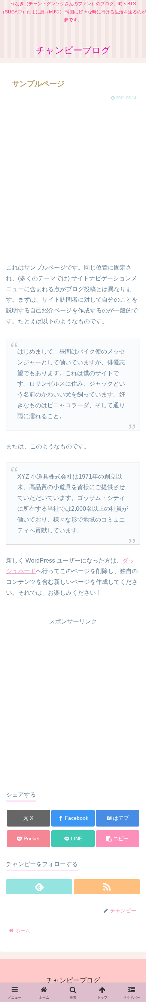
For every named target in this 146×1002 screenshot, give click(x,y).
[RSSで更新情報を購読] (107, 886)
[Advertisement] (73, 179)
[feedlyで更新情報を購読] (39, 886)
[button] (117, 838)
